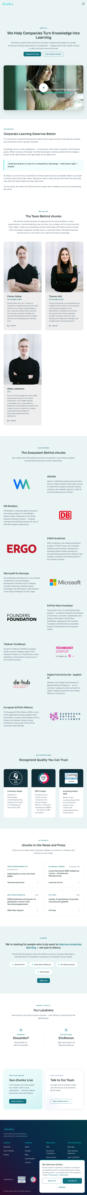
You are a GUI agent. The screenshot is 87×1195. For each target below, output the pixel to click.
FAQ (47, 1147)
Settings (62, 1187)
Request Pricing (32, 54)
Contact (28, 1162)
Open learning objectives (73, 1152)
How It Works (9, 1151)
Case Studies (30, 1159)
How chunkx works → (61, 1101)
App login (71, 1147)
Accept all (72, 1181)
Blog (26, 1155)
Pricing (6, 1155)
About (27, 1147)
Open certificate (73, 1157)
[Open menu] (83, 3)
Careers (28, 1151)
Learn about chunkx (53, 54)
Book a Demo (51, 1157)
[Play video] (43, 87)
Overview (7, 1147)
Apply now (44, 980)
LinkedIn (13, 326)
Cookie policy (63, 1175)
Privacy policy (53, 1175)
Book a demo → (18, 1101)
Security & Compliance (50, 1152)
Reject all (52, 1181)
